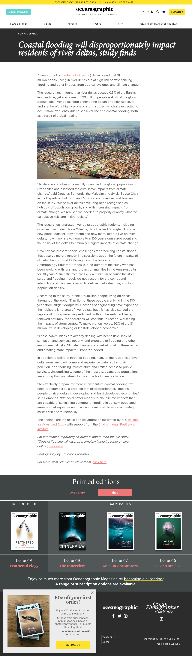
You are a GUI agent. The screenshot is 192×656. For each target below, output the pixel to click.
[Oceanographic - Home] (95, 10)
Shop (120, 24)
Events (97, 24)
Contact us (109, 637)
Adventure (95, 15)
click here (56, 446)
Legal (106, 642)
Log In (146, 11)
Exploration (110, 15)
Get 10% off (73, 644)
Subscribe (177, 11)
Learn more (77, 492)
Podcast (72, 24)
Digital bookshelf (18, 11)
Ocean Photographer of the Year (158, 24)
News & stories (19, 24)
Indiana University (76, 75)
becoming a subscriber (143, 579)
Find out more (125, 2)
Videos (47, 24)
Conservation (80, 15)
